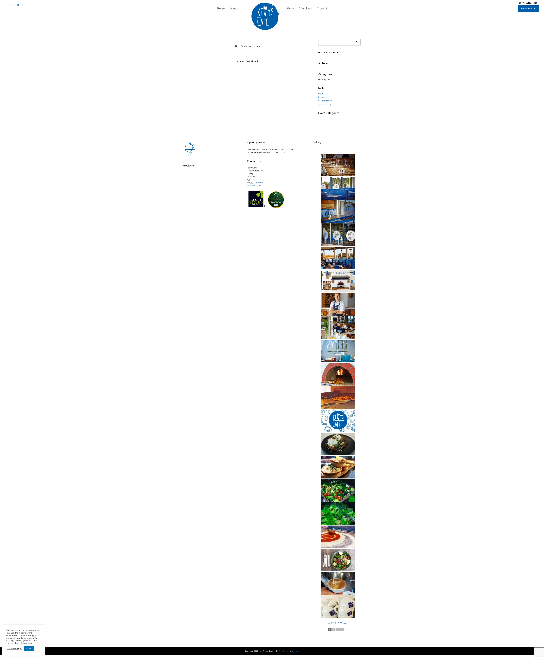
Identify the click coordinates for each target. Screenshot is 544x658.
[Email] (17, 5)
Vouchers (305, 8)
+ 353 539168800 (256, 183)
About (290, 8)
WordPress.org (324, 104)
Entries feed (323, 97)
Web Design (284, 651)
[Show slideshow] (338, 623)
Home (221, 8)
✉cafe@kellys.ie (254, 185)
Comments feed (325, 101)
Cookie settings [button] (14, 648)
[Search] (356, 41)
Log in (320, 93)
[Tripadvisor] (14, 5)
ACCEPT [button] (29, 648)
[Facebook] (6, 5)
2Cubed (295, 651)
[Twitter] (10, 5)
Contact (322, 8)
